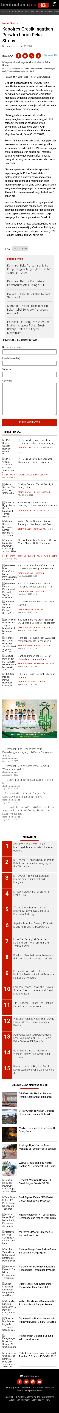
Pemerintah (32, 475)
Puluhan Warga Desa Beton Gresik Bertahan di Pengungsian (37, 1251)
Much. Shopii (43, 77)
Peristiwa (29, 12)
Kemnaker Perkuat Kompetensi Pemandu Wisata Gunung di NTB (27, 283)
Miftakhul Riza (20, 77)
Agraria (39, 12)
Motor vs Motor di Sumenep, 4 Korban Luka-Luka (36, 1233)
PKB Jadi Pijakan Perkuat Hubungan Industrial (36, 676)
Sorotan (38, 448)
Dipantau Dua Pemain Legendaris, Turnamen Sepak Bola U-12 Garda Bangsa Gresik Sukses (37, 1322)
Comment (7, 380)
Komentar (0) (50, 55)
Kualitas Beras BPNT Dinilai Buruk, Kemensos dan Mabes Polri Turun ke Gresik (37, 1218)
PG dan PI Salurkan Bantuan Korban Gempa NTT (28, 295)
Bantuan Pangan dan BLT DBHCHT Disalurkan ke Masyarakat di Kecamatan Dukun (36, 659)
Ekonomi (22, 556)
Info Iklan (43, 5)
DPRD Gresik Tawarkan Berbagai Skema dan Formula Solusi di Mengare (35, 462)
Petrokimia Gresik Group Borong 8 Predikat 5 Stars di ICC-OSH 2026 (37, 1355)
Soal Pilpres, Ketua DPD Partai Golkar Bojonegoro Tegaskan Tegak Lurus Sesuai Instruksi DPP (37, 1200)
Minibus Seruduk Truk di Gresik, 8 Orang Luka (35, 486)
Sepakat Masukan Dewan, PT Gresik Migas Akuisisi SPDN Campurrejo (37, 542)
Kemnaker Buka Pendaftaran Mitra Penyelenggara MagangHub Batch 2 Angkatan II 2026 (29, 269)
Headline (22, 475)
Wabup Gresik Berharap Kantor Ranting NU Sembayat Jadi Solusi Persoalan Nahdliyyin (35, 524)
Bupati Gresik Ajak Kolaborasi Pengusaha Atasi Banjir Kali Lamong (35, 1287)
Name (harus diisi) (11, 347)
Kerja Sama (37, 1387)
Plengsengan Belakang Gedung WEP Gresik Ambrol (36, 1337)
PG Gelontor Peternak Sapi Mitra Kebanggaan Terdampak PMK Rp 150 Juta (37, 1270)
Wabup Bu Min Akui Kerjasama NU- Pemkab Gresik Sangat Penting (37, 1303)
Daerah (48, 12)
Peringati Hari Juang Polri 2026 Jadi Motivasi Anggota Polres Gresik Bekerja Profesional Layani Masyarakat (28, 327)
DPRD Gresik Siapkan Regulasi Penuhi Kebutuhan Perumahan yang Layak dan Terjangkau (36, 443)
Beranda (6, 12)
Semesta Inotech (40, 1400)
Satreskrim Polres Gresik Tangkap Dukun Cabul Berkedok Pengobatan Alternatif (28, 309)
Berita (21, 448)
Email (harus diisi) (11, 358)
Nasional (29, 573)
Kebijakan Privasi (33, 1390)
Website (6, 369)
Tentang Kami (13, 1387)
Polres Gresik (20, 248)
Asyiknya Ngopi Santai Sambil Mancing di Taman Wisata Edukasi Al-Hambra (37, 505)
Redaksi (26, 1387)
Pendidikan (17, 12)
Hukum (37, 492)
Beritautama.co (28, 1397)
